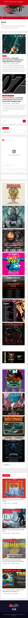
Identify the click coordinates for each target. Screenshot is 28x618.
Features (4, 95)
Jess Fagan (14, 503)
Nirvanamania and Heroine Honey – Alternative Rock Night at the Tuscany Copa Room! (13, 561)
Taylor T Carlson (14, 63)
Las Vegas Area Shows (8, 540)
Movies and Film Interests (16, 510)
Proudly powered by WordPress (9, 614)
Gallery (14, 480)
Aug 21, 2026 (7, 503)
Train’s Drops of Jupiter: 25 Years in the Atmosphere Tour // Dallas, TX (13, 590)
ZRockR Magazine (7, 169)
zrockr (14, 169)
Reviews (18, 480)
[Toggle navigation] (26, 18)
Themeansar (13, 615)
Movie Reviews (10, 95)
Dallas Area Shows (7, 480)
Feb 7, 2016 (6, 63)
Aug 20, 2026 (7, 533)
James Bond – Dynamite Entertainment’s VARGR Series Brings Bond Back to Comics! (12, 59)
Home (2, 24)
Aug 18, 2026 (7, 563)
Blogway (22, 614)
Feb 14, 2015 (7, 103)
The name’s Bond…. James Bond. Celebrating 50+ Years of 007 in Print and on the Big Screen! (12, 99)
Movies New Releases (8, 512)
